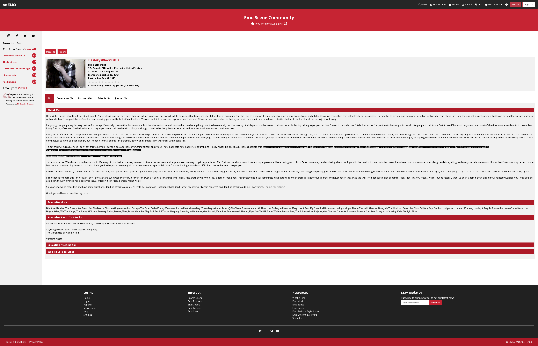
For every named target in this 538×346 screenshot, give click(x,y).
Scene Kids (297, 318)
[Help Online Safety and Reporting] (506, 4)
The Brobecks (10, 62)
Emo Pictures (439, 4)
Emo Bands (298, 304)
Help (86, 311)
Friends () (104, 98)
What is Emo (495, 4)
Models (455, 4)
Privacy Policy (36, 341)
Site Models (194, 304)
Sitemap (88, 314)
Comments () (65, 98)
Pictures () (85, 98)
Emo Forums (194, 308)
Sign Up (529, 4)
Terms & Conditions (16, 341)
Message (50, 51)
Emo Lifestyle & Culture (304, 314)
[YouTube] (33, 36)
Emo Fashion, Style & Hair (305, 311)
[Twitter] (25, 36)
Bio (49, 98)
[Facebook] (17, 36)
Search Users (195, 297)
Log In (515, 4)
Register (88, 304)
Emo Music (298, 301)
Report (62, 51)
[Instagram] (285, 23)
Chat (480, 4)
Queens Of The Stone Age (16, 68)
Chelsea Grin (9, 75)
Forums (468, 4)
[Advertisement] (290, 41)
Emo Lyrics (298, 308)
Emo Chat (193, 311)
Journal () (121, 98)
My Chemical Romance (25, 104)
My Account (90, 308)
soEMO (9, 5)
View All (30, 49)
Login (87, 301)
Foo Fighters (9, 81)
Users (424, 4)
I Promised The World (14, 55)
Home (87, 297)
